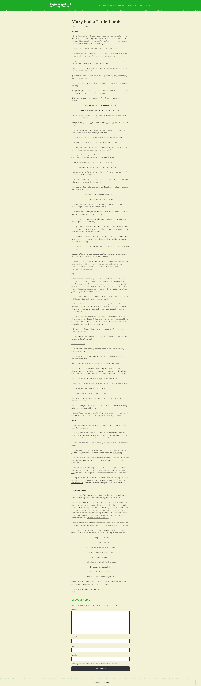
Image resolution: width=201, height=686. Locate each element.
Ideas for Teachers (80, 589)
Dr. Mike (85, 26)
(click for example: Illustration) (98, 518)
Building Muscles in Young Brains (60, 5)
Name (74, 637)
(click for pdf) (100, 44)
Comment (75, 609)
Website (74, 655)
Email (74, 646)
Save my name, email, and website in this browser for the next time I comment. (95, 664)
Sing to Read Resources (95, 589)
